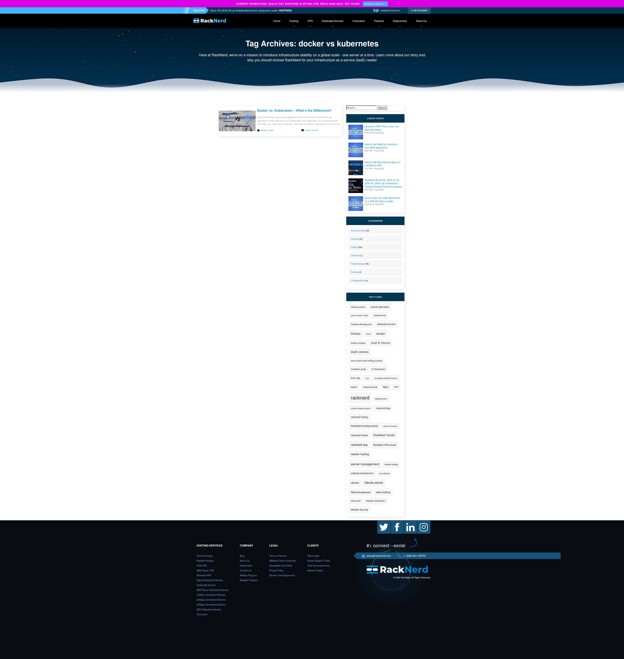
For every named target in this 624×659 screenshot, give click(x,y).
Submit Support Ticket (318, 560)
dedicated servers (386, 324)
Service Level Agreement (282, 575)
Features (355, 238)
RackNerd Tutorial (384, 435)
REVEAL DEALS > (375, 3)
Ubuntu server (373, 482)
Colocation (358, 21)
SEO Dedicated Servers (209, 609)
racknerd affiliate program (361, 408)
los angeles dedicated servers (386, 378)
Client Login (313, 555)
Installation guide (358, 369)
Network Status (315, 570)
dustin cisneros (360, 352)
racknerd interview (390, 426)
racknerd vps (359, 444)
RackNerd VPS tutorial (384, 444)
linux (367, 378)
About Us (421, 21)
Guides (354, 247)
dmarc (368, 334)
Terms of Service (278, 555)
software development (362, 473)
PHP (396, 387)
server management (365, 464)
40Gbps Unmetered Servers (211, 604)
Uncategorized (357, 280)
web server (356, 500)
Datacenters (400, 21)
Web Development (360, 492)
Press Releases (358, 263)
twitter (380, 522)
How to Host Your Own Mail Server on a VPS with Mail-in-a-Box (382, 199)
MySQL (354, 387)
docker (380, 333)
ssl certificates (384, 473)
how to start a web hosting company (366, 360)
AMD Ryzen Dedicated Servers (212, 590)
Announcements (358, 230)
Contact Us (245, 570)
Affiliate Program (248, 575)
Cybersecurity (380, 315)
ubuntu (355, 483)
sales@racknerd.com (390, 10)
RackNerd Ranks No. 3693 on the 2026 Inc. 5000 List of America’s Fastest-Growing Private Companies (383, 183)
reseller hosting (360, 454)
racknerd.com (381, 398)
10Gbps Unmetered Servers (211, 594)
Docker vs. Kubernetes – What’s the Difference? (294, 110)
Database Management (361, 324)
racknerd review (359, 435)
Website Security (359, 509)
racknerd (360, 397)
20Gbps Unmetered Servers (211, 599)
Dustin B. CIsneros (380, 342)
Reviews (354, 272)
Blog (242, 555)
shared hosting (391, 464)
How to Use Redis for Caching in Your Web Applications (381, 146)
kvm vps (355, 377)
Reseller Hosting (205, 560)
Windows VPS (204, 575)
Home (276, 21)
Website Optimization (375, 500)
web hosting (383, 492)
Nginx (386, 386)
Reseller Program (249, 580)
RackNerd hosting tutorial (364, 425)
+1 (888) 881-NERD (414, 556)
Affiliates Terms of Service (282, 560)
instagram (422, 522)
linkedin (408, 522)
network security (370, 387)
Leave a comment (311, 130)
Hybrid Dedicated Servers (210, 580)
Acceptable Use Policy (280, 565)
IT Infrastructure (378, 369)
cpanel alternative (380, 306)
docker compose (358, 342)
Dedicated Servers (332, 21)
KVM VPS (202, 565)
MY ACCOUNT (420, 10)
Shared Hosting (205, 555)
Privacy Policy (276, 570)
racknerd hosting (359, 417)
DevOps (355, 333)
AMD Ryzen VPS (205, 570)
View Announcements (318, 565)
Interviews (355, 255)
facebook (395, 522)
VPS (310, 21)
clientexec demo (358, 307)
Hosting (293, 21)
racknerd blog (383, 408)
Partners (379, 21)
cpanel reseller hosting (359, 315)
